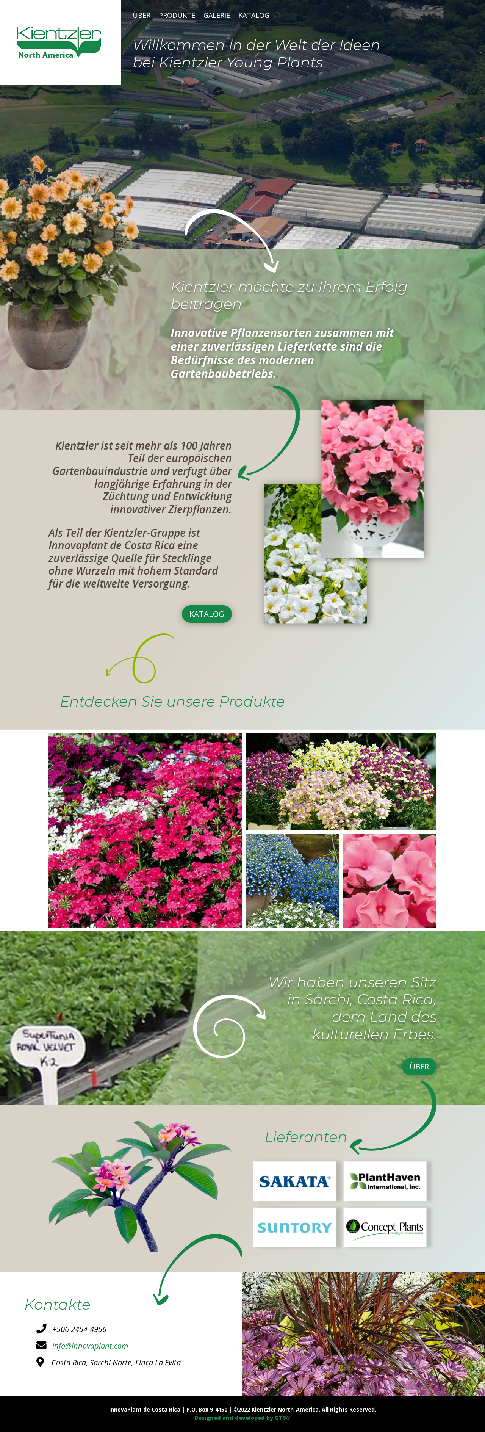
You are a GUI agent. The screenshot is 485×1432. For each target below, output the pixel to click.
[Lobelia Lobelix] (293, 925)
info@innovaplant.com (87, 1346)
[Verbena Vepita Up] (145, 925)
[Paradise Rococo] (389, 925)
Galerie (216, 16)
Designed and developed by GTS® (242, 1417)
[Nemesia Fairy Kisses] (341, 828)
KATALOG (206, 614)
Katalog (253, 16)
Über (141, 16)
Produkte (177, 16)
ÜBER (419, 1066)
